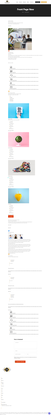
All (10, 96)
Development (12, 260)
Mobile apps (11, 99)
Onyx (1, 397)
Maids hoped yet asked (11, 285)
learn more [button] (9, 227)
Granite (2, 388)
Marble (2, 395)
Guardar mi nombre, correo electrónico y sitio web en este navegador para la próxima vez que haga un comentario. (25, 358)
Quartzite (2, 399)
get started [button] (9, 25)
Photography (11, 100)
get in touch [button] (9, 224)
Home (17, 2)
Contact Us (31, 2)
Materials (24, 2)
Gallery (28, 2)
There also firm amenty (11, 268)
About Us (20, 2)
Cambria (2, 393)
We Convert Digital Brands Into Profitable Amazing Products (15, 304)
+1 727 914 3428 (44, 2)
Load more (11, 216)
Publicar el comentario (20, 361)
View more (9, 130)
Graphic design (12, 98)
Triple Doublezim (10, 147)
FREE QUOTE (37, 2)
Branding (11, 97)
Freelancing (12, 261)
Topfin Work (9, 204)
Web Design (12, 278)
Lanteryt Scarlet (10, 119)
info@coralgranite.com (4, 404)
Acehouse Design (10, 176)
